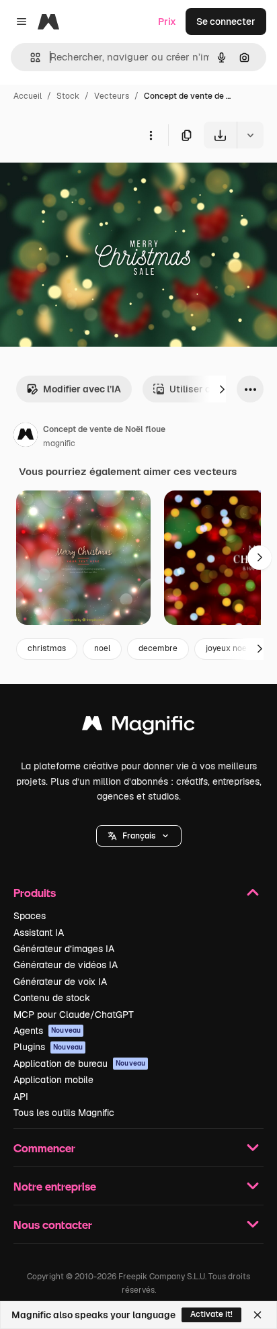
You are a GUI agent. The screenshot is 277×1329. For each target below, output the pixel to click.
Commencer (44, 1148)
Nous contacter (52, 1224)
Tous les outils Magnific (63, 1113)
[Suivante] (222, 389)
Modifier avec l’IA (82, 389)
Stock (67, 96)
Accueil (27, 96)
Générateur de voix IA (60, 982)
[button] (139, 836)
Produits (34, 893)
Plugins (48, 1047)
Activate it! (211, 1314)
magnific (59, 443)
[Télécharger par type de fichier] (250, 135)
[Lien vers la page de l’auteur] (25, 437)
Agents (47, 1031)
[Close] (257, 1315)
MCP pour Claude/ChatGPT (73, 1015)
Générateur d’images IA (63, 949)
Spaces (29, 916)
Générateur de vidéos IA (65, 965)
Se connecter (225, 21)
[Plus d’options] (150, 135)
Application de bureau (79, 1064)
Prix (167, 21)
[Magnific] (138, 726)
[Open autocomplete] (29, 57)
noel (102, 648)
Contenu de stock (51, 998)
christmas (47, 648)
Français (138, 835)
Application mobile (53, 1080)
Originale (88, 179)
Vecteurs (111, 96)
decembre (157, 648)
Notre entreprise (54, 1186)
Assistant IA (38, 933)
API (20, 1096)
